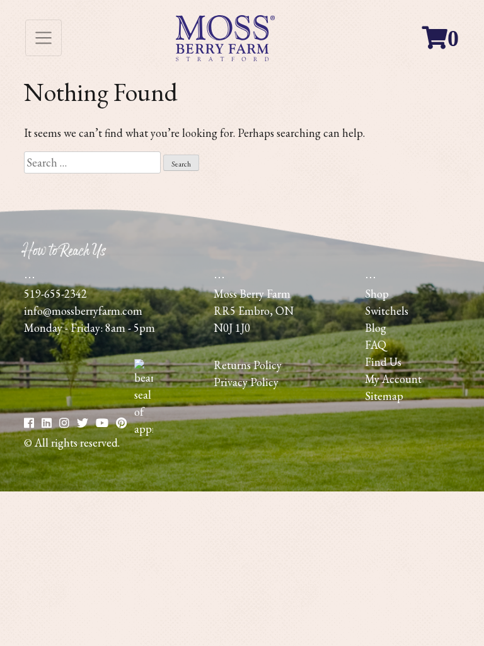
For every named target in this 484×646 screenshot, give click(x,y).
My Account (393, 379)
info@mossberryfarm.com (83, 310)
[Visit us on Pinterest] (102, 423)
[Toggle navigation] (43, 38)
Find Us (383, 362)
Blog (375, 327)
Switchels (386, 310)
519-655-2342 (55, 293)
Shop (377, 293)
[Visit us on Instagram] (64, 423)
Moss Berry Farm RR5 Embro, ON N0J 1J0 (254, 310)
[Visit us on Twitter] (82, 423)
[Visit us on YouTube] (121, 423)
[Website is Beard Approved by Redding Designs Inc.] (143, 428)
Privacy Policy (246, 382)
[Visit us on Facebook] (29, 423)
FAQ (375, 345)
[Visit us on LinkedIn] (47, 423)
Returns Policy (248, 365)
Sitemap (384, 396)
